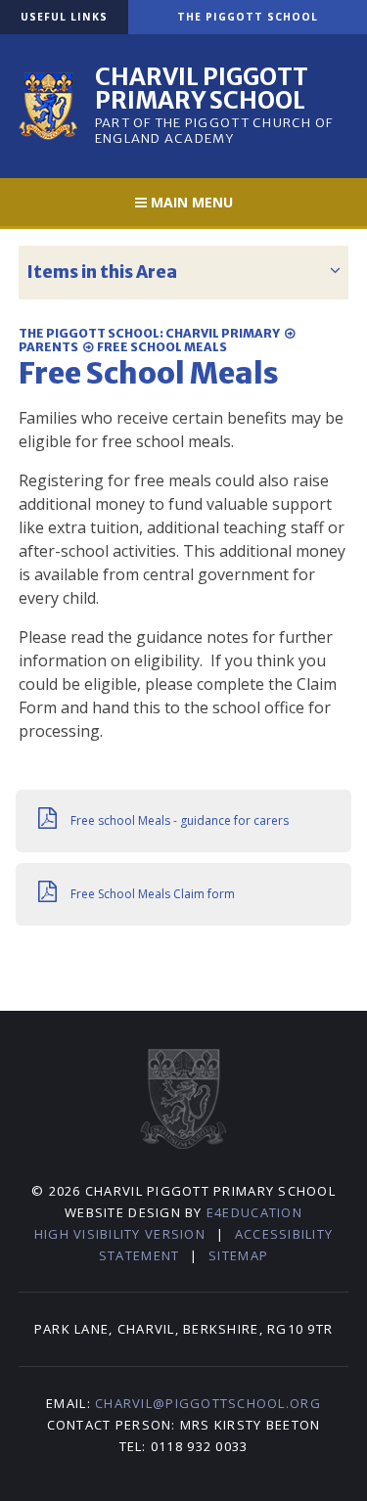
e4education (254, 1212)
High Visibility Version (120, 1234)
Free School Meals (162, 347)
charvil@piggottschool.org (208, 1403)
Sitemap (238, 1255)
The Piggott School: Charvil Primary (149, 333)
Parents (48, 347)
